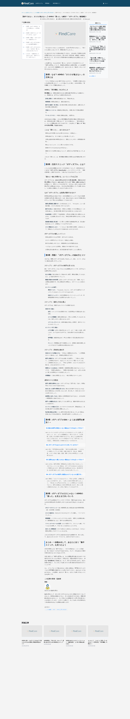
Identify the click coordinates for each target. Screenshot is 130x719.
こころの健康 (48, 609)
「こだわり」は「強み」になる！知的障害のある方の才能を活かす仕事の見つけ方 (97, 49)
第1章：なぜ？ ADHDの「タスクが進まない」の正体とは (33, 28)
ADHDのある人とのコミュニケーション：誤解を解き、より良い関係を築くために (75, 642)
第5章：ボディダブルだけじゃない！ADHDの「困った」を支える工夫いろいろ (33, 48)
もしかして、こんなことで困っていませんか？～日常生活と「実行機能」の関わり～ (97, 642)
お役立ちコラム (39, 3)
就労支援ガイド (56, 3)
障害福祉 (47, 3)
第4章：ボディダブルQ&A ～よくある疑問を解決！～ (33, 43)
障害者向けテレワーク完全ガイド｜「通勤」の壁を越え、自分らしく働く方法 (97, 38)
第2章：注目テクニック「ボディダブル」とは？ (33, 33)
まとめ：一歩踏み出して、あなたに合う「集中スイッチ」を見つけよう (33, 55)
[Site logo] (27, 3)
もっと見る (91, 76)
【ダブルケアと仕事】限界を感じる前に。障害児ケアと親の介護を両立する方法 (97, 28)
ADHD (54, 609)
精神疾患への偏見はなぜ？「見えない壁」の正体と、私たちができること (97, 69)
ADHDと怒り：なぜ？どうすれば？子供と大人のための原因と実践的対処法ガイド (32, 642)
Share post (87, 19)
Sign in (106, 3)
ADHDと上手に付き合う (48, 19)
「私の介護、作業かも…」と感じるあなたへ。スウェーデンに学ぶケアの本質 (97, 59)
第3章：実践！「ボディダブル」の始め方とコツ (33, 38)
